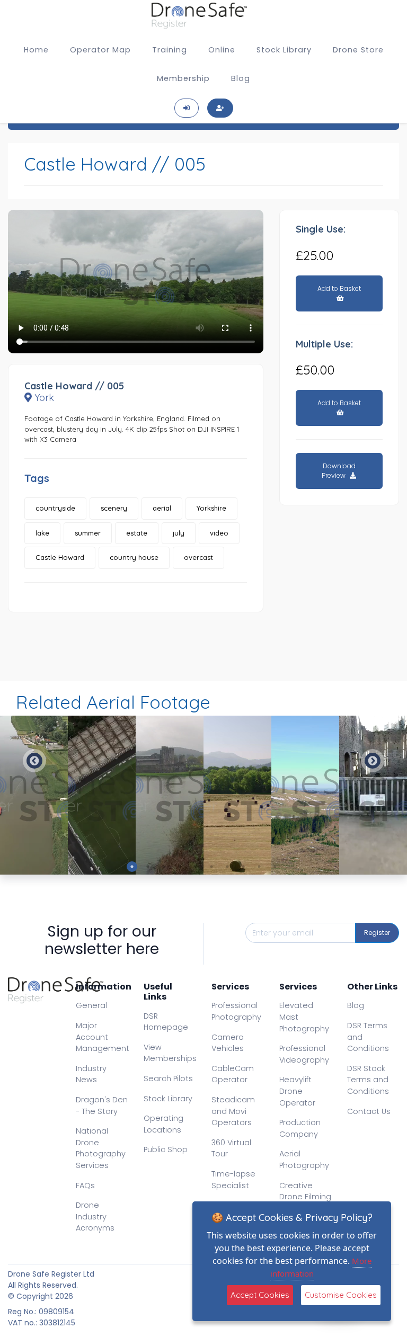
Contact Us (369, 1111)
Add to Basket (339, 288)
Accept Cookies (260, 1295)
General (91, 1005)
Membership (183, 78)
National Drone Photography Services (101, 1148)
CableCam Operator (232, 1074)
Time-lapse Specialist (233, 1180)
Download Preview (339, 470)
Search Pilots (168, 1078)
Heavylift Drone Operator (297, 1091)
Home (36, 49)
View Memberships (170, 1053)
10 (275, 866)
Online (221, 49)
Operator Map (100, 49)
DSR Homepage (166, 1022)
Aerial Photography (304, 1159)
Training (169, 49)
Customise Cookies (341, 1295)
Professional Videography (304, 1054)
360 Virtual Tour (231, 1148)
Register (377, 932)
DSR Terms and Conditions (368, 1037)
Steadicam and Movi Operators (233, 1111)
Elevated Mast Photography (304, 1016)
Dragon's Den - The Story (102, 1105)
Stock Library (284, 49)
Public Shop (166, 1149)
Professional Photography (236, 1011)
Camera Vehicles (227, 1043)
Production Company (300, 1128)
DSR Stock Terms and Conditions (368, 1080)
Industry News (91, 1074)
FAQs (85, 1185)
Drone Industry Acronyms (95, 1216)
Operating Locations (163, 1124)
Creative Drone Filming (305, 1191)
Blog (240, 78)
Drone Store (358, 49)
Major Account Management (102, 1037)
